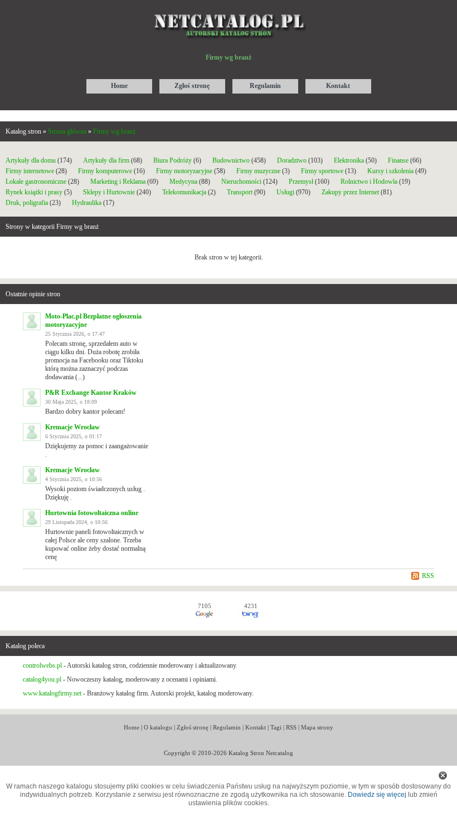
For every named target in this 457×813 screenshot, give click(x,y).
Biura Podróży (172, 160)
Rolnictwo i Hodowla (369, 181)
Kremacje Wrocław (72, 427)
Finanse (398, 160)
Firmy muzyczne (258, 171)
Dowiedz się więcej (377, 795)
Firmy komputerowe (105, 171)
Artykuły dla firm (106, 160)
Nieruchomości (241, 181)
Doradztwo (292, 160)
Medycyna (183, 181)
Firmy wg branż (114, 131)
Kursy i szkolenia (390, 171)
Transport (239, 192)
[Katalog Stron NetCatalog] (229, 9)
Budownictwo (231, 160)
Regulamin (227, 727)
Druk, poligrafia (27, 203)
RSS (428, 576)
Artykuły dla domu (31, 160)
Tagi (275, 727)
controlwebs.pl (42, 665)
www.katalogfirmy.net (52, 693)
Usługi (285, 192)
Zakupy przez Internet (350, 192)
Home (131, 727)
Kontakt (255, 727)
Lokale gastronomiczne (36, 181)
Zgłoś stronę (192, 727)
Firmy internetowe (31, 171)
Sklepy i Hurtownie (109, 192)
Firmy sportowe (322, 171)
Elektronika (350, 160)
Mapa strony (317, 727)
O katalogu (158, 727)
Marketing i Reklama (117, 181)
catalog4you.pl (42, 679)
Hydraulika (86, 203)
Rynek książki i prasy (34, 192)
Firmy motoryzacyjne (184, 171)
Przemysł (301, 181)
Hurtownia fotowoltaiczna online (91, 513)
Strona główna (67, 131)
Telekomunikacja (184, 192)
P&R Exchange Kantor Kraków (91, 392)
